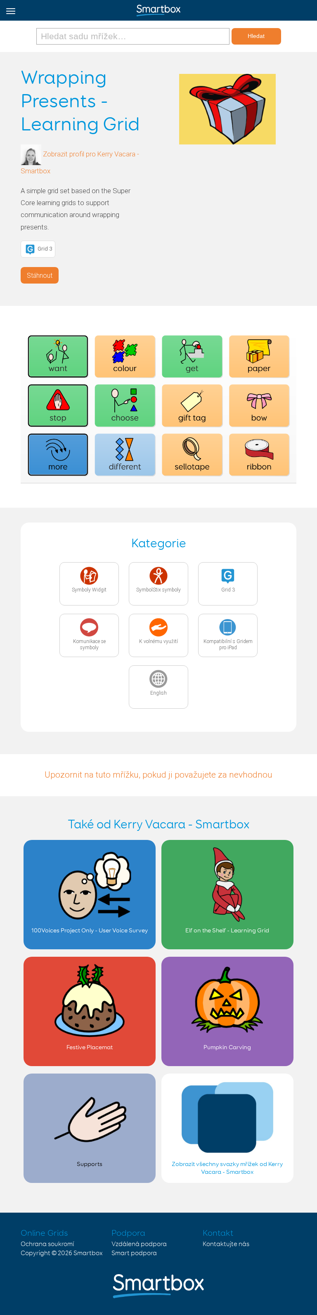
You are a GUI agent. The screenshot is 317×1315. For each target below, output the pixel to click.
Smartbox (88, 1253)
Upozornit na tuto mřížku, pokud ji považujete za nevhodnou (158, 775)
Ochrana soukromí (47, 1244)
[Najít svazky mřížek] (134, 36)
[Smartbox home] (158, 8)
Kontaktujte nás (226, 1244)
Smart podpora (134, 1253)
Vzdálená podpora (139, 1244)
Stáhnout (39, 275)
